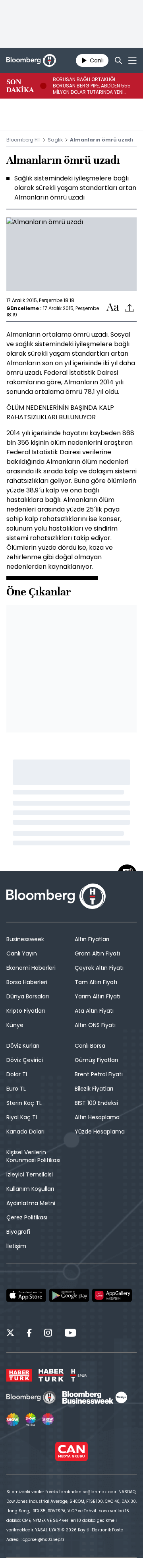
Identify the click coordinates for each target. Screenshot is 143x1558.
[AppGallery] (112, 1295)
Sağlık (55, 139)
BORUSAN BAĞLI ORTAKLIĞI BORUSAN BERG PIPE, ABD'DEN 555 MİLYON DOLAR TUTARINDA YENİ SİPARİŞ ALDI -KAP (92, 85)
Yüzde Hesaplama (100, 1132)
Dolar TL (17, 1074)
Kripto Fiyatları (25, 1011)
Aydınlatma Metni (30, 1203)
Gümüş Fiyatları (96, 1060)
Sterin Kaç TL (24, 1103)
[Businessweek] (94, 1397)
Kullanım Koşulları (30, 1189)
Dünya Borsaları (27, 996)
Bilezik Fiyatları (94, 1089)
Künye (14, 1025)
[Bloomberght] (31, 60)
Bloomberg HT (23, 139)
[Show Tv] (12, 1419)
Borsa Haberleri (26, 982)
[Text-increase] (112, 307)
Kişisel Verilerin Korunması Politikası (33, 1156)
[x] (10, 1333)
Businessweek (25, 939)
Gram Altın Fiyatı (97, 953)
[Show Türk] (30, 1419)
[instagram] (48, 1333)
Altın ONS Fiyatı (95, 1025)
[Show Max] (48, 1419)
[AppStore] (26, 1295)
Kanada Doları (25, 1132)
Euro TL (16, 1089)
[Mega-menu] (132, 60)
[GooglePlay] (69, 1295)
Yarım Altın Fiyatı (97, 996)
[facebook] (29, 1333)
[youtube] (70, 1333)
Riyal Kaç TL (22, 1117)
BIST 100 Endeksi (96, 1103)
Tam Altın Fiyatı (96, 982)
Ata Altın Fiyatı (94, 1011)
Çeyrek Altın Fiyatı (99, 968)
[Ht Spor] (78, 1375)
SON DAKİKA (20, 86)
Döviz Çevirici (24, 1060)
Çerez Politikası (26, 1217)
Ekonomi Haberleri (31, 968)
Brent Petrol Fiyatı (99, 1074)
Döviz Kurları (22, 1046)
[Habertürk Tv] (51, 1375)
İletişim (16, 1246)
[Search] (118, 60)
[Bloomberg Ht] (31, 1397)
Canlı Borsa (90, 1046)
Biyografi (18, 1232)
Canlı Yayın (21, 953)
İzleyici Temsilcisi (29, 1174)
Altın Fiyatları (92, 939)
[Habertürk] (19, 1375)
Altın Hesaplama (97, 1117)
